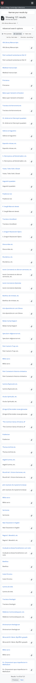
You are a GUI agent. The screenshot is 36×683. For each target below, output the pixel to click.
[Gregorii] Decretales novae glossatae (15, 409)
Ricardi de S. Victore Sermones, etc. (14, 472)
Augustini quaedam (9, 181)
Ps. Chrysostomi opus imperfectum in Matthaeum (15, 663)
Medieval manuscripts (10, 68)
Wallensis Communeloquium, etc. (14, 612)
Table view (28, 34)
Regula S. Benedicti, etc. (10, 535)
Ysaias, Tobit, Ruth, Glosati (11, 169)
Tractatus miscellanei (10, 219)
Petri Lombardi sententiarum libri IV (14, 55)
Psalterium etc (7, 194)
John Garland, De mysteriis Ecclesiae (14, 485)
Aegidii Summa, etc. (9, 460)
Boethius (5, 561)
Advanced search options (13, 28)
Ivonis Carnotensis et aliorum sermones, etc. (17, 270)
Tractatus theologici (9, 599)
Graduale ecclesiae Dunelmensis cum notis (17, 548)
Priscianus (6, 80)
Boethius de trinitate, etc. (11, 296)
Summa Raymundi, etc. (10, 384)
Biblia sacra (6, 359)
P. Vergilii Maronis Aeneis (11, 206)
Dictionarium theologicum (11, 625)
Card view (18, 34)
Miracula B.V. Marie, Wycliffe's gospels (15, 637)
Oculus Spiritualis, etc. (10, 397)
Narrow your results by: (18, 12)
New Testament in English (11, 523)
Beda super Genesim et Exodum (13, 93)
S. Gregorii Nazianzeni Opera (12, 232)
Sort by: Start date (11, 37)
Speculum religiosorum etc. (12, 333)
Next (22, 680)
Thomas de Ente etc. (9, 447)
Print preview (7, 34)
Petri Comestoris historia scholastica (15, 371)
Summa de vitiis (8, 587)
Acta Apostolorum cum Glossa (13, 308)
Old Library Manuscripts (10, 42)
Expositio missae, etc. (10, 143)
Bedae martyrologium (10, 321)
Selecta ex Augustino (9, 131)
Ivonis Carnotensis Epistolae (12, 283)
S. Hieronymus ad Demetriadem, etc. (15, 156)
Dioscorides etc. (8, 244)
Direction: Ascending (27, 37)
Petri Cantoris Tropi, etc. (11, 346)
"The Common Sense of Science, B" (14, 422)
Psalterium (6, 434)
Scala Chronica (7, 574)
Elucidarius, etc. (8, 257)
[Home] (3, 3)
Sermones (6, 510)
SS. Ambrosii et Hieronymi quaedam (14, 118)
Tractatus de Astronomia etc (12, 106)
